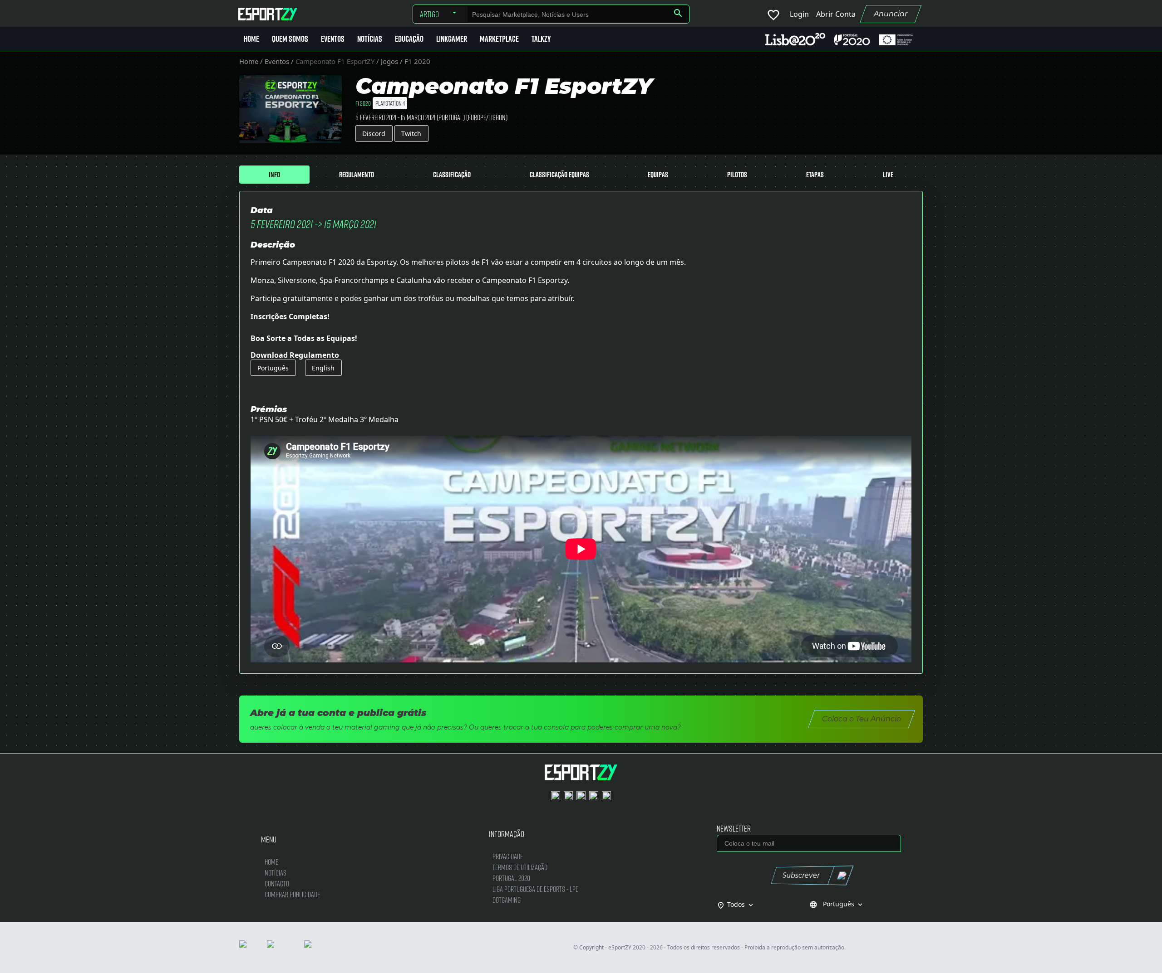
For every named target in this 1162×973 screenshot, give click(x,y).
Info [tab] (274, 175)
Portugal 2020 (511, 878)
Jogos (389, 61)
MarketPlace (499, 38)
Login (799, 14)
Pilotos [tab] (737, 175)
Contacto (277, 883)
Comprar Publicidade (292, 894)
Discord (373, 133)
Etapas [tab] (815, 175)
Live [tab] (888, 175)
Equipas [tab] (658, 175)
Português (273, 368)
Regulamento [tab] (356, 175)
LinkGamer (451, 38)
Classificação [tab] (452, 175)
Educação (409, 38)
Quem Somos (290, 38)
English (323, 368)
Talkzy (541, 38)
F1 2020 (417, 61)
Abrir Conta (836, 14)
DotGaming (506, 900)
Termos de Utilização (519, 867)
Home (251, 38)
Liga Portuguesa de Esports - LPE (535, 889)
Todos (741, 904)
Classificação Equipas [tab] (559, 175)
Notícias (369, 38)
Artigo (429, 14)
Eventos (333, 38)
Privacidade (507, 856)
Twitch (411, 133)
